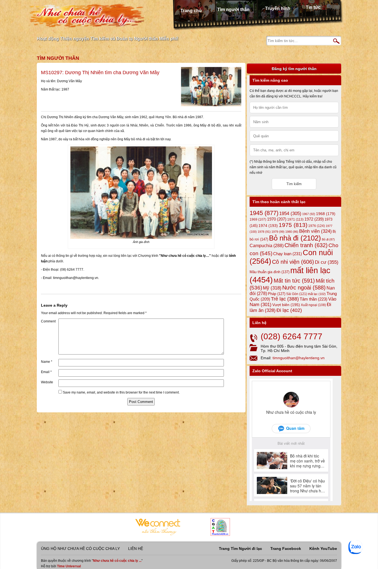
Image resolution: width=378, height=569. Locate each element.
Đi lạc (289, 310)
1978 (264, 231)
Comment (48, 321)
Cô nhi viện (293, 262)
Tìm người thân (233, 9)
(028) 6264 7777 (291, 336)
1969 (258, 219)
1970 (276, 219)
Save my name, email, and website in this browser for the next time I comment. (121, 392)
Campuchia (267, 245)
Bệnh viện (315, 231)
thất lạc (317, 294)
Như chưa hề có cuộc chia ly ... (117, 561)
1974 (268, 225)
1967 (308, 214)
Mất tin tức (294, 281)
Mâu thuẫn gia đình (269, 272)
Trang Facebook (285, 548)
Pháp (276, 294)
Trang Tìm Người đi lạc (240, 548)
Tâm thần (313, 299)
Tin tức (313, 7)
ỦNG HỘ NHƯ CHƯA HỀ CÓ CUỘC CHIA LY (80, 548)
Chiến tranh (306, 245)
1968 (325, 213)
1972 (314, 219)
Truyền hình (277, 8)
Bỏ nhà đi (295, 238)
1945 (264, 213)
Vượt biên (286, 304)
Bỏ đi (328, 239)
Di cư (326, 262)
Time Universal (69, 566)
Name (46, 362)
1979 (277, 231)
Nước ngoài (304, 287)
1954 (290, 213)
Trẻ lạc (285, 299)
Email (46, 372)
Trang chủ (191, 10)
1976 (316, 226)
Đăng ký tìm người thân (294, 68)
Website (47, 382)
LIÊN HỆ (135, 548)
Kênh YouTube (323, 548)
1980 (291, 231)
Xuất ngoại (313, 305)
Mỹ (272, 288)
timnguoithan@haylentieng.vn (299, 358)
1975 (293, 225)
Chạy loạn (287, 253)
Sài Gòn (296, 294)
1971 (295, 219)
